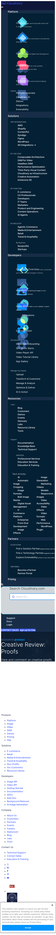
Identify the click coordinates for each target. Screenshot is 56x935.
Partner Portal (25, 573)
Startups (22, 249)
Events (21, 417)
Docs (9, 621)
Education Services (28, 462)
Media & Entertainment (29, 230)
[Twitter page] (8, 864)
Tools (20, 430)
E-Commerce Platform (19, 513)
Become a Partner (27, 570)
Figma (21, 138)
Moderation (31, 82)
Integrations (22, 105)
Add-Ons (11, 798)
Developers (23, 198)
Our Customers (15, 767)
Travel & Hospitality (28, 236)
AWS (20, 125)
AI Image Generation (17, 804)
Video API (32, 308)
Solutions (13, 116)
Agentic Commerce (28, 226)
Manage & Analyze (25, 383)
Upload (20, 374)
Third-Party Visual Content (32, 170)
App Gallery (22, 361)
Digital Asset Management (22, 505)
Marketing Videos (44, 485)
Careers (11, 828)
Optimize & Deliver (25, 387)
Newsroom (12, 831)
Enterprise (23, 519)
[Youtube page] (8, 877)
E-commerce (24, 192)
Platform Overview (25, 93)
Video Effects (42, 508)
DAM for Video (25, 160)
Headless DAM (25, 163)
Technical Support (27, 449)
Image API (31, 292)
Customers (23, 411)
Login (9, 624)
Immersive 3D (25, 180)
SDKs (10, 794)
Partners (13, 538)
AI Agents (23, 214)
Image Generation (42, 479)
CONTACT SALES (10, 630)
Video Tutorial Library (27, 357)
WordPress (23, 141)
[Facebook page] (7, 871)
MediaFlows (29, 67)
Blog (20, 407)
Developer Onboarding (27, 343)
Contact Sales (14, 855)
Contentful (23, 131)
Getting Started (15, 788)
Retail (20, 233)
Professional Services (29, 458)
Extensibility (22, 109)
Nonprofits (23, 246)
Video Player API (24, 352)
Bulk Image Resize (21, 498)
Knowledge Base (26, 446)
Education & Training (28, 465)
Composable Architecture (31, 157)
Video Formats (42, 515)
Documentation (24, 330)
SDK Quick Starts (25, 348)
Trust (9, 841)
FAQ (9, 740)
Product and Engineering (30, 208)
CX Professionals (27, 195)
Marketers (23, 205)
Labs (20, 424)
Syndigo (22, 135)
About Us (12, 815)
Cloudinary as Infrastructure (32, 173)
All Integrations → (27, 145)
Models (45, 490)
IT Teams (22, 201)
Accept (28, 928)
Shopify (22, 128)
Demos (19, 101)
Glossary (22, 421)
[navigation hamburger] (2, 7)
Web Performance (43, 521)
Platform (13, 11)
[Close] (52, 905)
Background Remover (18, 801)
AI (19, 477)
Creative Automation (28, 176)
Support (11, 618)
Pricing (12, 579)
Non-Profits (13, 764)
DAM (9, 730)
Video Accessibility (43, 502)
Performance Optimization (31, 166)
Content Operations (28, 211)
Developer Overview (34, 271)
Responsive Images (45, 495)
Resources (14, 398)
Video (32, 24)
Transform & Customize (28, 378)
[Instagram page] (8, 874)
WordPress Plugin (44, 528)
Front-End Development (20, 525)
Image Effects (18, 531)
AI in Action (22, 392)
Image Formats (18, 492)
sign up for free (27, 630)
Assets (32, 53)
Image (32, 40)
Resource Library (26, 427)
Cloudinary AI (23, 97)
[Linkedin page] (8, 867)
